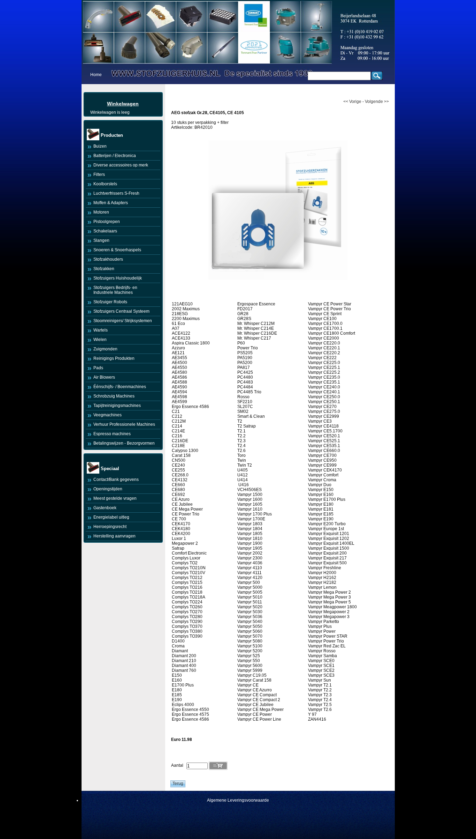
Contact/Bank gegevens (116, 479)
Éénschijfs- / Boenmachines (119, 386)
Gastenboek (104, 507)
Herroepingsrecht (109, 526)
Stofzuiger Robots (110, 301)
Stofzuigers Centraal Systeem (121, 311)
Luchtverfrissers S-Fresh (116, 193)
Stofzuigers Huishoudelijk (117, 278)
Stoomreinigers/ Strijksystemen (122, 320)
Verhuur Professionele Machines (124, 424)
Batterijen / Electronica (114, 155)
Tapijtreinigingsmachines (117, 405)
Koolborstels (105, 183)
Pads (98, 367)
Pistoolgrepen (106, 221)
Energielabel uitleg (111, 517)
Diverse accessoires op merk (120, 165)
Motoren (101, 212)
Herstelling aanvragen (114, 536)
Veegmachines (107, 415)
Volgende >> (377, 101)
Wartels (100, 330)
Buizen (100, 146)
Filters (99, 174)
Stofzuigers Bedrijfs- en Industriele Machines (115, 290)
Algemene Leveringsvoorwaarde (238, 800)
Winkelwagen (123, 103)
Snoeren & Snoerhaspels (117, 249)
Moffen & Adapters (110, 202)
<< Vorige (352, 101)
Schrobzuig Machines (114, 396)
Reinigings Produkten (114, 358)
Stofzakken (103, 268)
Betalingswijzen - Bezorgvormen (124, 443)
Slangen (101, 240)
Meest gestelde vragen (115, 498)
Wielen (100, 339)
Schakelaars (105, 231)
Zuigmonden (105, 349)
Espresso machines (112, 433)
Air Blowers (104, 377)
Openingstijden (107, 489)
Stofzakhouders (108, 259)
